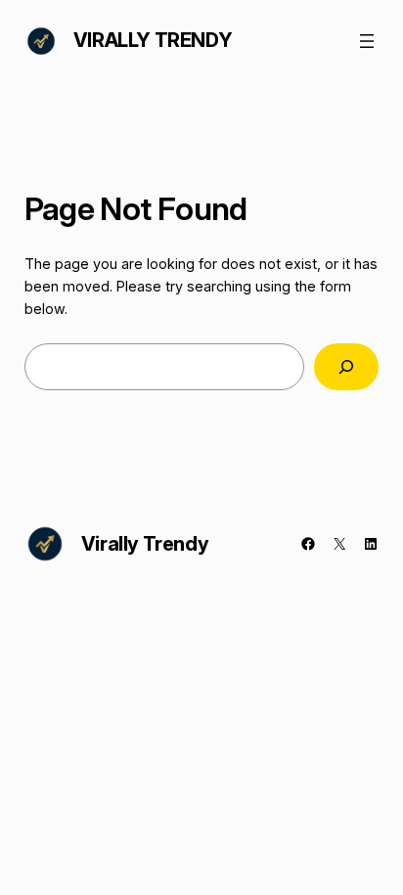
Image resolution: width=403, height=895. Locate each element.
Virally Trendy (152, 40)
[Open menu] (367, 41)
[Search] (346, 366)
